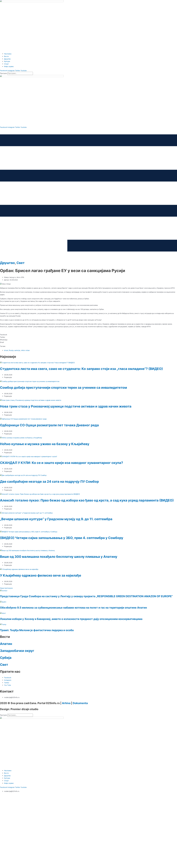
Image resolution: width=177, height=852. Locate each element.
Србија (5, 658)
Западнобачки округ (17, 651)
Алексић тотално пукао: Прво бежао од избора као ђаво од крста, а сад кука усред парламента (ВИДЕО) (87, 500)
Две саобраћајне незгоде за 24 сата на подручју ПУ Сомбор (49, 482)
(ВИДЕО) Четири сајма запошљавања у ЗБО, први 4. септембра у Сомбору (61, 538)
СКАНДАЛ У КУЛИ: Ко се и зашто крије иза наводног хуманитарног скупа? (61, 463)
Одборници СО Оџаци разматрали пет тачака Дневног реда (49, 425)
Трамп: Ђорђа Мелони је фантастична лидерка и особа (37, 630)
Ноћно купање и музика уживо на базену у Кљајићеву (44, 444)
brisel (6, 350)
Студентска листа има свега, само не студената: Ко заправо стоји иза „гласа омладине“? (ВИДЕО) (81, 369)
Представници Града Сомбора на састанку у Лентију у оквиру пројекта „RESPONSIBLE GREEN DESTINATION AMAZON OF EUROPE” (86, 596)
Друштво (7, 263)
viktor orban (25, 350)
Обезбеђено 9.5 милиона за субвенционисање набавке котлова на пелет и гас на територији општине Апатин (73, 607)
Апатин (6, 644)
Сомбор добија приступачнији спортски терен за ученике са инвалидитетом (63, 388)
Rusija (11, 350)
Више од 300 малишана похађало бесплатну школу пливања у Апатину (58, 557)
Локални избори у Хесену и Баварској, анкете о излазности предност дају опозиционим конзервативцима (71, 619)
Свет (20, 263)
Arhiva (66, 703)
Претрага (3, 73)
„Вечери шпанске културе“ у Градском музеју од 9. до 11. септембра (56, 519)
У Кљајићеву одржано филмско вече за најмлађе (40, 575)
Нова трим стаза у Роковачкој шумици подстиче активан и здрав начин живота (65, 406)
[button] (88, 334)
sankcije (17, 350)
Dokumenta (80, 703)
